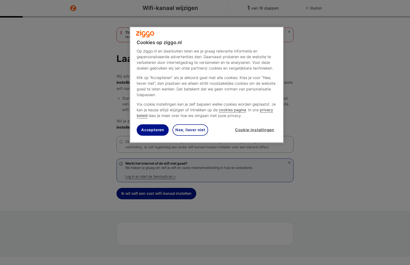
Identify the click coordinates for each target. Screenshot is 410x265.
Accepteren (152, 129)
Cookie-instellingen (254, 129)
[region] (207, 85)
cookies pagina (232, 109)
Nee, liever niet (190, 129)
